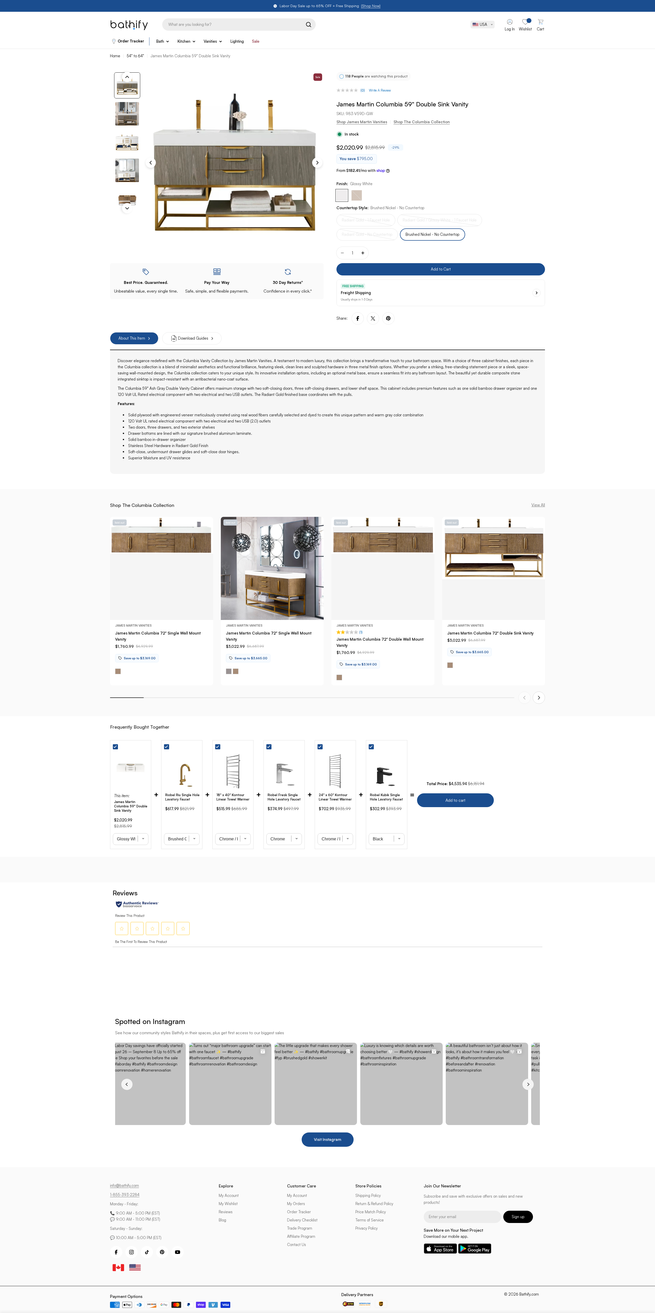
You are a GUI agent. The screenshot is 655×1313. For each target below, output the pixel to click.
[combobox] (239, 24)
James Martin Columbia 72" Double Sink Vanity (490, 633)
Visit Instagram (327, 1139)
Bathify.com (529, 1294)
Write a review (380, 90)
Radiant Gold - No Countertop (367, 236)
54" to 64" (135, 55)
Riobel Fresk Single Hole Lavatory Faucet (284, 797)
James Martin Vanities (133, 625)
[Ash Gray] (229, 671)
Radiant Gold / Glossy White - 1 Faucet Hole (440, 222)
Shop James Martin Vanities (361, 121)
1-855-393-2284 (124, 1194)
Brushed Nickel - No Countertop (433, 234)
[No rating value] (348, 90)
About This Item (131, 338)
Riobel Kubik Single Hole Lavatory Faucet (386, 797)
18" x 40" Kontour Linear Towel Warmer (232, 797)
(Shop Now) (370, 6)
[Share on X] (373, 318)
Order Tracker (131, 41)
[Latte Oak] (356, 195)
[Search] (308, 24)
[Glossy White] (341, 195)
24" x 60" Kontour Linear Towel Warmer (335, 797)
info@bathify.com (124, 1185)
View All (538, 505)
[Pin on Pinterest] (388, 318)
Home (115, 55)
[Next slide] (539, 698)
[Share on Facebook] (358, 318)
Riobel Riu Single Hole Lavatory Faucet (182, 797)
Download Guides (193, 338)
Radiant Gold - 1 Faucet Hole (366, 222)
